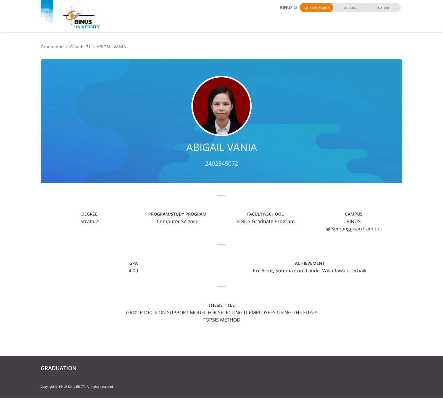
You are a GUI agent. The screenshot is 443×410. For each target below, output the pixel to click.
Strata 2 (89, 221)
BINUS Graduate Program (265, 221)
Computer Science (177, 221)
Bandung (350, 7)
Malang (384, 7)
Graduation (52, 47)
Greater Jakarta (316, 7)
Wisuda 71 (80, 47)
